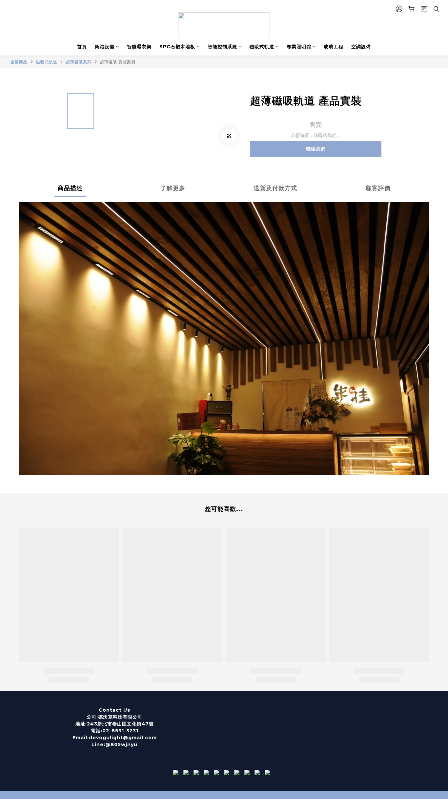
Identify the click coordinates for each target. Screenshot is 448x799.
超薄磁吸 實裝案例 (117, 61)
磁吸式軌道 (262, 47)
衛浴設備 (104, 47)
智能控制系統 (222, 47)
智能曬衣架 (139, 47)
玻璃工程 (333, 47)
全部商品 (19, 61)
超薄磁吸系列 (79, 61)
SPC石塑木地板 (177, 47)
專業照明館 (299, 47)
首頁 (82, 47)
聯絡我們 (316, 149)
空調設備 (361, 47)
